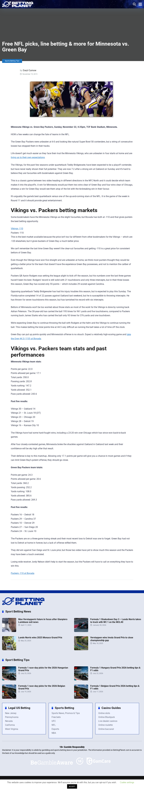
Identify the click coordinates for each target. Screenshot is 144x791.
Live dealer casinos (107, 721)
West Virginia (11, 729)
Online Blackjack (106, 717)
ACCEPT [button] (72, 786)
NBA (54, 733)
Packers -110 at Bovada (22, 573)
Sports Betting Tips (12, 61)
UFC (54, 721)
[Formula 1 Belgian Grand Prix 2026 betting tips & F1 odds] (81, 698)
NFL (54, 725)
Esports (55, 729)
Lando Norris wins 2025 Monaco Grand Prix (40, 637)
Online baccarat (106, 729)
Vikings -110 (17, 228)
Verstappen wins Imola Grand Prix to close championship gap (111, 639)
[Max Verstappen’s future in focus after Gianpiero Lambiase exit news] (9, 631)
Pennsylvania (11, 717)
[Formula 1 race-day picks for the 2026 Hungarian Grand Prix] (9, 679)
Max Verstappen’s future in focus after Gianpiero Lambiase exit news (42, 620)
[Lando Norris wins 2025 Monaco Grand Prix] (9, 649)
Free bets (56, 717)
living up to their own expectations (28, 157)
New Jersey (10, 713)
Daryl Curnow (29, 70)
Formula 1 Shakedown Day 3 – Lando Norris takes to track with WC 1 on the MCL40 (115, 620)
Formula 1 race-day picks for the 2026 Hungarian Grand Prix (43, 669)
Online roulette (105, 725)
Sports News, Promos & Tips (66, 713)
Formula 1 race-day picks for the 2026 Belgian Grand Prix (41, 687)
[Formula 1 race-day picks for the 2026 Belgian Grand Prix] (9, 698)
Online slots (104, 713)
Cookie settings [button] (127, 782)
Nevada (9, 721)
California (10, 725)
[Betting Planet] (17, 4)
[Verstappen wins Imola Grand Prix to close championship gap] (81, 649)
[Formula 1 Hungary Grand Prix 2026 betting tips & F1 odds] (81, 679)
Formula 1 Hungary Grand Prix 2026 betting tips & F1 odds (115, 669)
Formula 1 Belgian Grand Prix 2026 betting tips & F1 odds (115, 687)
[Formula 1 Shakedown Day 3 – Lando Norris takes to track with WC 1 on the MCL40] (81, 631)
